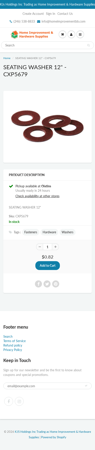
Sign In (50, 13)
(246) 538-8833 (24, 21)
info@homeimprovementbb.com (64, 21)
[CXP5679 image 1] (47, 126)
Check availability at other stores (37, 196)
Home (6, 58)
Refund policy (12, 345)
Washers (67, 232)
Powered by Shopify (53, 437)
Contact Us (65, 13)
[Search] (88, 45)
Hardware (49, 232)
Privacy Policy (12, 350)
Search (8, 336)
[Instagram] (19, 401)
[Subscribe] (86, 385)
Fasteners (30, 232)
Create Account (33, 13)
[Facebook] (8, 401)
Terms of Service (14, 341)
